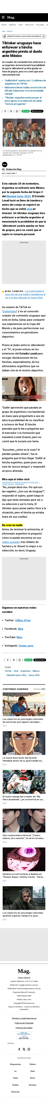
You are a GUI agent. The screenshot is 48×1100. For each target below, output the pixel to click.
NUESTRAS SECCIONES (24, 1058)
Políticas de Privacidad (24, 1023)
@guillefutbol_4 (8, 482)
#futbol (17, 482)
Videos (32, 1064)
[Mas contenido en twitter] (24, 1049)
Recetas (32, 1085)
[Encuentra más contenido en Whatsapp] (17, 111)
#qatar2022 (33, 482)
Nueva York (29, 25)
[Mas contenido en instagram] (28, 1049)
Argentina (25, 671)
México (36, 671)
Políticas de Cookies (24, 1028)
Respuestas (15, 1064)
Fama (15, 1078)
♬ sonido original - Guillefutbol (21, 483)
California (12, 25)
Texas (21, 25)
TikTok (8, 671)
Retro (32, 1078)
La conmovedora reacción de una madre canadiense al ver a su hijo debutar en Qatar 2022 (25, 294)
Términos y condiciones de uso (24, 1018)
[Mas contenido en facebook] (19, 1049)
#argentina (25, 482)
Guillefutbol (10, 311)
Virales (15, 1085)
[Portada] (24, 975)
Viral (16, 671)
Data (33, 1071)
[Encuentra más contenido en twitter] (11, 111)
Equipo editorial (24, 978)
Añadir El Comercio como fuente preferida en (24, 36)
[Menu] (4, 17)
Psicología (40, 25)
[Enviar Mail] (3, 169)
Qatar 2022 (34, 675)
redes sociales (11, 542)
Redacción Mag (13, 169)
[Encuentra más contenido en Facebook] (5, 111)
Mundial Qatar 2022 (16, 675)
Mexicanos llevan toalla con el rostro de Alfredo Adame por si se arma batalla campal (25, 90)
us (15, 1071)
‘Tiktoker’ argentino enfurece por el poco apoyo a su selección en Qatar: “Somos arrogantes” (24, 100)
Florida (3, 25)
